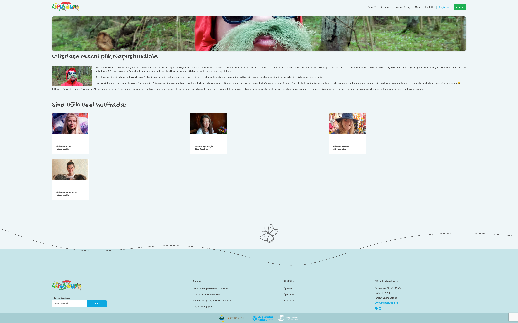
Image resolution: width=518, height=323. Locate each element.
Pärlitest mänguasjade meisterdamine (212, 300)
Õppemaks (289, 294)
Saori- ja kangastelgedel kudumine (210, 288)
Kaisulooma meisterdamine (206, 294)
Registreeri (444, 7)
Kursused (385, 7)
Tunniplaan (289, 300)
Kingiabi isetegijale (202, 306)
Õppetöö (372, 7)
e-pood (460, 7)
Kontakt (429, 7)
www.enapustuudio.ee (386, 303)
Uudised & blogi (403, 7)
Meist (418, 7)
